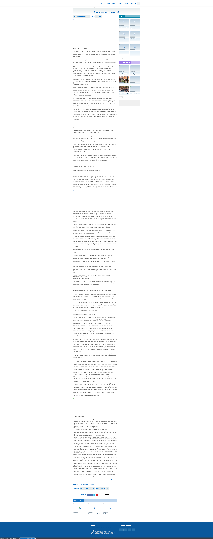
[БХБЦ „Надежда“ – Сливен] (135, 68)
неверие (81, 488)
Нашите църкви (122, 71)
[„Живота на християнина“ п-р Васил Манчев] (95, 508)
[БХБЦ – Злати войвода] (124, 79)
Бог (107, 488)
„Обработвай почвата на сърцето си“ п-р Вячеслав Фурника (135, 39)
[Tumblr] (125, 529)
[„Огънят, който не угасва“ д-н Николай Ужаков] (80, 508)
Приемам (22, 538)
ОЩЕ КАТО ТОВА (78, 500)
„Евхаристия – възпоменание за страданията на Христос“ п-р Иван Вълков (135, 53)
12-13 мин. (99, 16)
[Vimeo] (129, 529)
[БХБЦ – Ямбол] (135, 89)
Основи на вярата (83, 7)
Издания (133, 3)
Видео (126, 3)
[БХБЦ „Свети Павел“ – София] (124, 89)
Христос (97, 488)
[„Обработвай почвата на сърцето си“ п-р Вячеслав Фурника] (110, 508)
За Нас (103, 3)
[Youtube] (133, 529)
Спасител (103, 488)
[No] (35, 538)
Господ (86, 488)
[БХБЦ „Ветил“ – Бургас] (135, 79)
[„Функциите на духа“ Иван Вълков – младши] (124, 22)
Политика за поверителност (30, 538)
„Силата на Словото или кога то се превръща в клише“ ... (124, 52)
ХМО (108, 3)
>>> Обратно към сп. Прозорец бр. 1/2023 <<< (83, 484)
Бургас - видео (75, 512)
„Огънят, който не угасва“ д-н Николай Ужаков (135, 28)
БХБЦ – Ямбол (135, 93)
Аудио (120, 3)
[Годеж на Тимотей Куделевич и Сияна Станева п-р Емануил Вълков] (124, 34)
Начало (74, 7)
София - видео (122, 25)
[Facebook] (121, 529)
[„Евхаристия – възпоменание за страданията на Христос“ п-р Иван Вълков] (135, 47)
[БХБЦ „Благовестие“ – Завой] (124, 68)
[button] (138, 3)
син (90, 488)
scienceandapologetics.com (81, 16)
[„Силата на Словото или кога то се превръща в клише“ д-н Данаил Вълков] (124, 47)
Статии (114, 3)
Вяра (93, 488)
